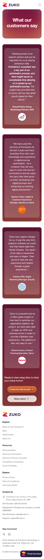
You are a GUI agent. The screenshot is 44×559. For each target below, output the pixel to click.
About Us (6, 438)
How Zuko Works (9, 485)
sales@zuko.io (22, 514)
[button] (40, 5)
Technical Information (11, 454)
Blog (4, 431)
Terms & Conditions (10, 481)
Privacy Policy (8, 477)
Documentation (9, 450)
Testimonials (7, 435)
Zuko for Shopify (9, 466)
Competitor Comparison (13, 462)
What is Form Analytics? (13, 427)
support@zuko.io (17, 518)
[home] (10, 4)
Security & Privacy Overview (14, 458)
